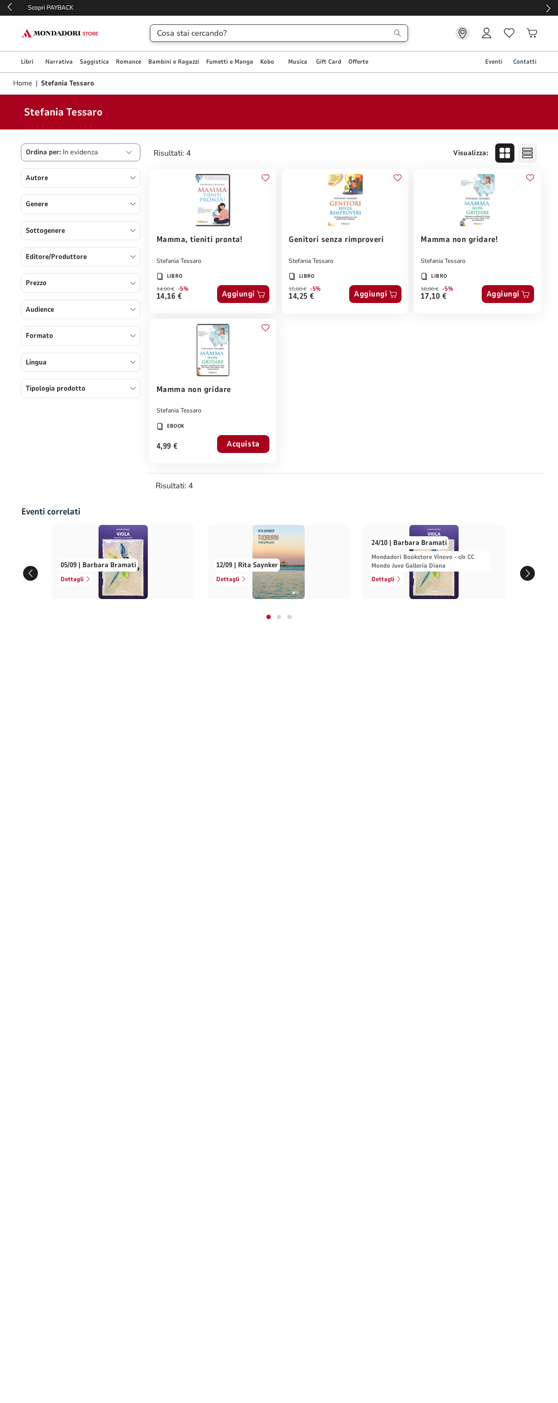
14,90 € (165, 289)
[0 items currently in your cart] (532, 33)
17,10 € (433, 296)
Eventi (494, 62)
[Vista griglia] (504, 153)
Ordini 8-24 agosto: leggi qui (279, 7)
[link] (463, 33)
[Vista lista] (527, 153)
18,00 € (430, 289)
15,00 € (297, 289)
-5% (183, 289)
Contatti (525, 62)
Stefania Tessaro (179, 261)
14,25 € (301, 296)
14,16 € (169, 296)
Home (23, 83)
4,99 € (167, 446)
